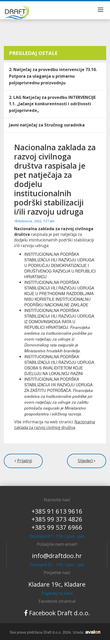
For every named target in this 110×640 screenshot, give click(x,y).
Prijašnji (24, 460)
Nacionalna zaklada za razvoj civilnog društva (54, 424)
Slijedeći (85, 460)
